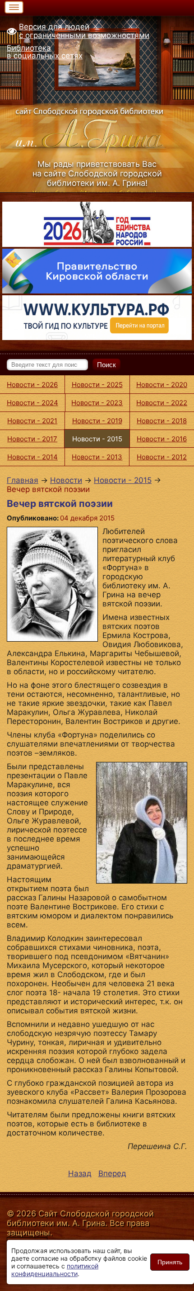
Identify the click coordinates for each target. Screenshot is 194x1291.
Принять (169, 1262)
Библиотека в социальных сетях (45, 51)
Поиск (106, 365)
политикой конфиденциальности (54, 1269)
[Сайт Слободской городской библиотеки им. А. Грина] (97, 129)
